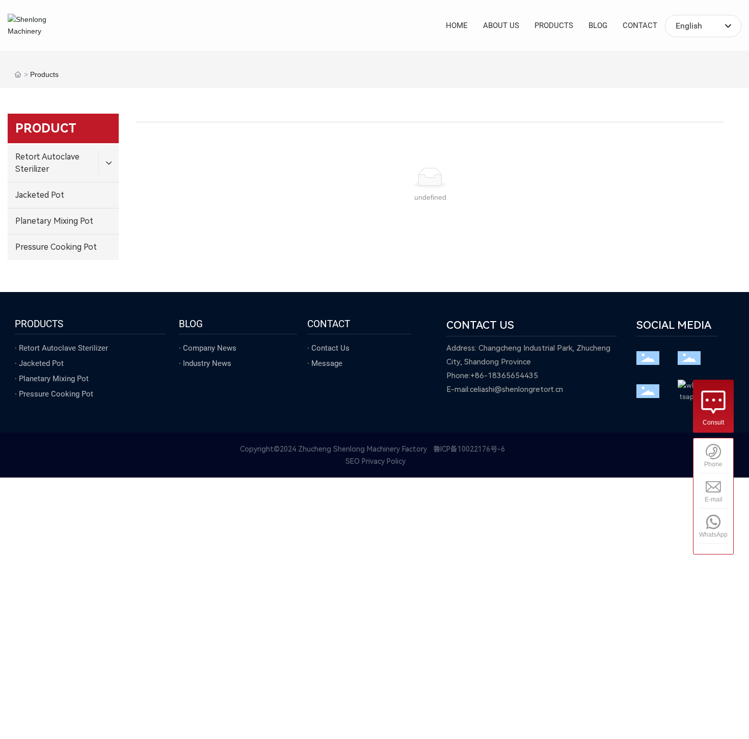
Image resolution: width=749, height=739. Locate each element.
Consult (713, 422)
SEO (352, 461)
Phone (713, 464)
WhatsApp (713, 534)
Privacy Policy (384, 461)
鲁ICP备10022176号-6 (469, 449)
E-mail (714, 499)
